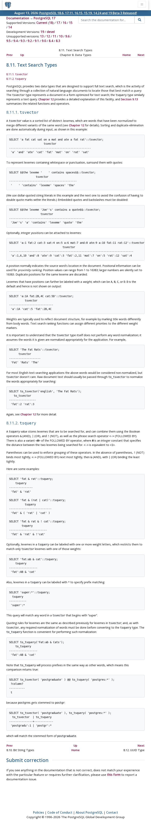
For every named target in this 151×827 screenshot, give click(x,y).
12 (48, 36)
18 (51, 23)
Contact (112, 812)
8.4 (51, 41)
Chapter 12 (46, 99)
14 (10, 27)
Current (41, 23)
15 (71, 23)
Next (141, 55)
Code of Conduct (59, 812)
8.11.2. (16, 79)
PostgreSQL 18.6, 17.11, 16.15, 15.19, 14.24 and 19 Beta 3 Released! (88, 13)
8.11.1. (17, 74)
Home (126, 55)
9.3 (22, 41)
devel (51, 32)
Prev (9, 55)
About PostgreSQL (89, 812)
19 (42, 32)
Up (22, 55)
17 (58, 23)
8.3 (58, 41)
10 (61, 36)
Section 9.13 (129, 99)
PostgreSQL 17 (44, 18)
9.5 (8, 41)
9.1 (37, 41)
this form (114, 775)
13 (42, 36)
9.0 (44, 41)
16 (64, 23)
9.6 (67, 36)
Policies (38, 812)
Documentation (17, 18)
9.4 (15, 41)
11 (54, 36)
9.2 (30, 41)
